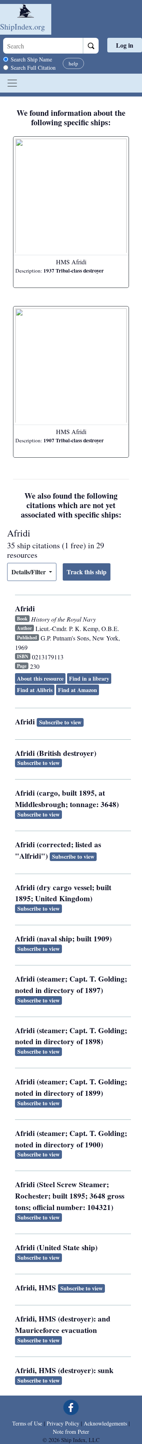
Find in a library (89, 678)
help (73, 63)
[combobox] (43, 46)
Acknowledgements (105, 1423)
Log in (124, 45)
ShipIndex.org (22, 26)
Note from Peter (71, 1431)
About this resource (40, 678)
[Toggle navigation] (12, 83)
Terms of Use (27, 1423)
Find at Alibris (34, 690)
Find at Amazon (77, 690)
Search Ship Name (31, 59)
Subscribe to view (60, 722)
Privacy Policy (63, 1423)
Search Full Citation (33, 67)
